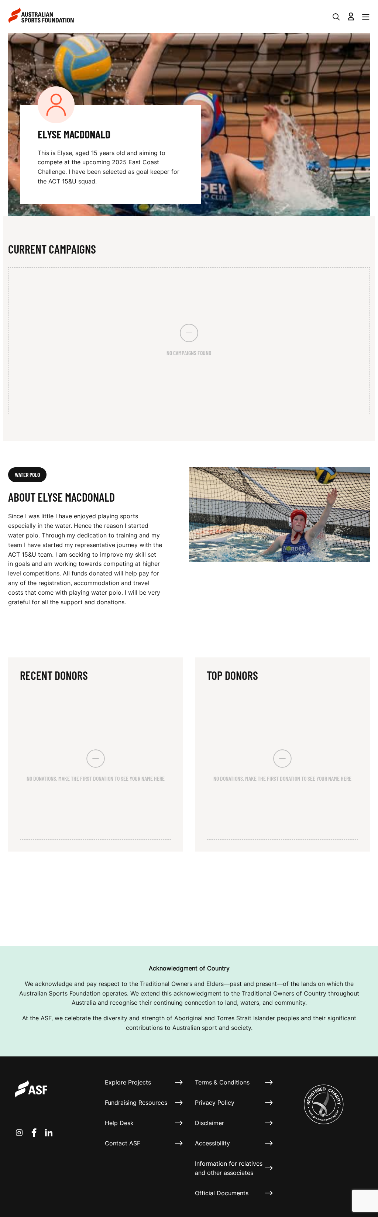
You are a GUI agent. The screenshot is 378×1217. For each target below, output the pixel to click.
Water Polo (27, 474)
